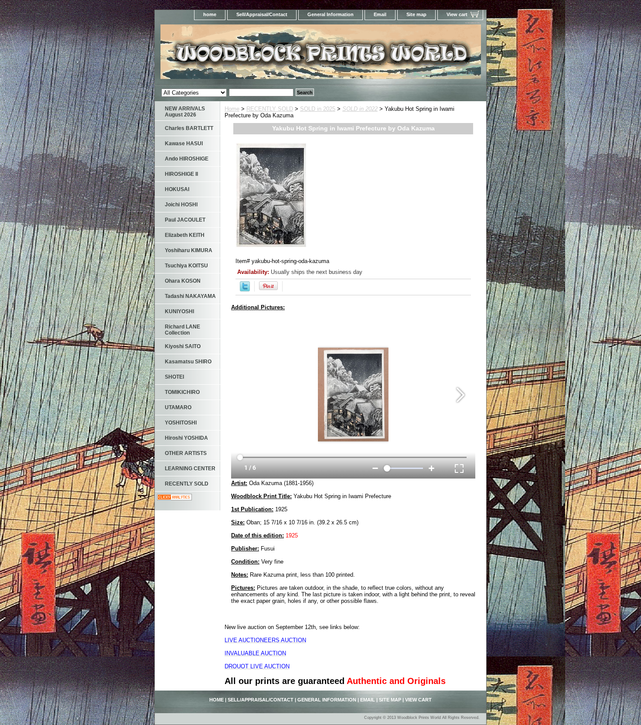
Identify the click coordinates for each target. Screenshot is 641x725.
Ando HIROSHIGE (186, 159)
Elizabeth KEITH (185, 235)
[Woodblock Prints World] (264, 54)
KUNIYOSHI (179, 311)
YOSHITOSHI (181, 423)
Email (380, 14)
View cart (457, 14)
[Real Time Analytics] (174, 498)
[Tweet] (245, 289)
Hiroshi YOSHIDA (186, 438)
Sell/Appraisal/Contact (261, 14)
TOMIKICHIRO (182, 392)
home (209, 14)
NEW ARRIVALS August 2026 (185, 112)
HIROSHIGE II (181, 174)
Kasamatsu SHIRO (188, 362)
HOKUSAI (177, 189)
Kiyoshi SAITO (183, 346)
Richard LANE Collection (182, 330)
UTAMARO (178, 407)
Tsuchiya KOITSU (186, 266)
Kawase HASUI (184, 143)
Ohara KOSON (183, 281)
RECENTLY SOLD (269, 109)
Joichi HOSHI (181, 205)
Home (232, 109)
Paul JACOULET (185, 220)
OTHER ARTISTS (186, 453)
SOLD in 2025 (317, 109)
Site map (416, 14)
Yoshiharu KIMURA (188, 250)
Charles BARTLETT (189, 128)
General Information (330, 14)
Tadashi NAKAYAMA (190, 296)
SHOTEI (174, 377)
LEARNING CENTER (190, 468)
